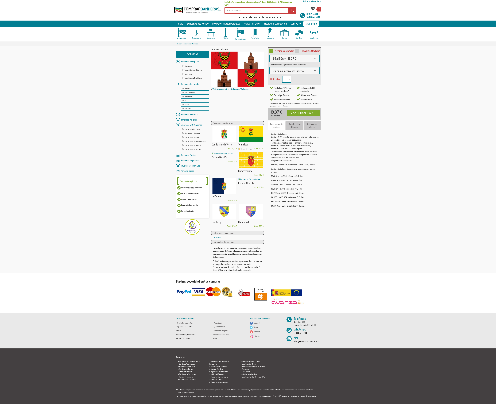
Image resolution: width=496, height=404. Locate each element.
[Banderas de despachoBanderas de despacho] (196, 32)
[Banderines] (314, 32)
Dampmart (243, 222)
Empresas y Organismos (191, 124)
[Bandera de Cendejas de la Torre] (224, 134)
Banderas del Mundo (190, 84)
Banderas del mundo (198, 23)
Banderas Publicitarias (192, 129)
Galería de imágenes (221, 330)
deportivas (195, 165)
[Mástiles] (226, 32)
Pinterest (256, 331)
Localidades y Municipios (193, 78)
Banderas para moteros (187, 379)
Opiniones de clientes (312, 125)
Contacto (296, 23)
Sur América (188, 96)
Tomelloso (243, 144)
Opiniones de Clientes (184, 327)
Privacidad (191, 334)
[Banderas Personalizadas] (240, 32)
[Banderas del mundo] (181, 32)
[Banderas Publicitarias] (255, 32)
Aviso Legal (218, 323)
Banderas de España (190, 61)
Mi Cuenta (306, 1)
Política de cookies (183, 338)
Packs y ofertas (252, 23)
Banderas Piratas (188, 155)
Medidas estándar (284, 51)
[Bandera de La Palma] (224, 186)
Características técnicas (294, 125)
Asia (185, 100)
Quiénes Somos (219, 327)
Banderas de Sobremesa (187, 374)
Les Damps (217, 222)
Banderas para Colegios (192, 145)
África (186, 104)
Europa (186, 88)
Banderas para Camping (192, 149)
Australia (187, 108)
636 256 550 (313, 16)
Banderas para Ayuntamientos (195, 141)
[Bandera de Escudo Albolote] (251, 179)
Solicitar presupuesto (221, 334)
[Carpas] (284, 32)
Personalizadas (187, 170)
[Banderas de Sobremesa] (211, 32)
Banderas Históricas (189, 114)
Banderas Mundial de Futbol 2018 (253, 377)
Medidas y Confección (275, 23)
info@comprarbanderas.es (307, 341)
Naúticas (184, 165)
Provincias (188, 74)
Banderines (213, 364)
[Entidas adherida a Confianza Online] (260, 294)
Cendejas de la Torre (222, 144)
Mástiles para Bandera (192, 133)
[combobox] (294, 58)
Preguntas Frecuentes (184, 323)
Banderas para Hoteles (192, 137)
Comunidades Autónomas (193, 70)
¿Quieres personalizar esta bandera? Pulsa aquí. (231, 89)
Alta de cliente (316, 1)
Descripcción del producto (276, 125)
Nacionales (188, 66)
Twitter (255, 327)
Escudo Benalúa (219, 157)
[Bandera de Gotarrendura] (251, 160)
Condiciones (181, 334)
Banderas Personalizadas (226, 23)
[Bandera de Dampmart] (251, 212)
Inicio (180, 23)
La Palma (216, 196)
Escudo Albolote (246, 183)
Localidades (187, 44)
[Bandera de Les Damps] (224, 212)
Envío (179, 330)
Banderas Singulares (190, 160)
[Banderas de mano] (299, 32)
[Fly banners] (270, 32)
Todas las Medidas (310, 51)
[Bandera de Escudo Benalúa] (224, 153)
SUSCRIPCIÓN (311, 24)
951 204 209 (313, 14)
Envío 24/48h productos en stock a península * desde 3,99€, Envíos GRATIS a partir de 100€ (258, 3)
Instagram (256, 336)
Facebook (256, 323)
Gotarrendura (245, 170)
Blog (215, 338)
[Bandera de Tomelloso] (251, 134)
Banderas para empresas (219, 382)
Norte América (189, 92)
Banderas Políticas (189, 119)
